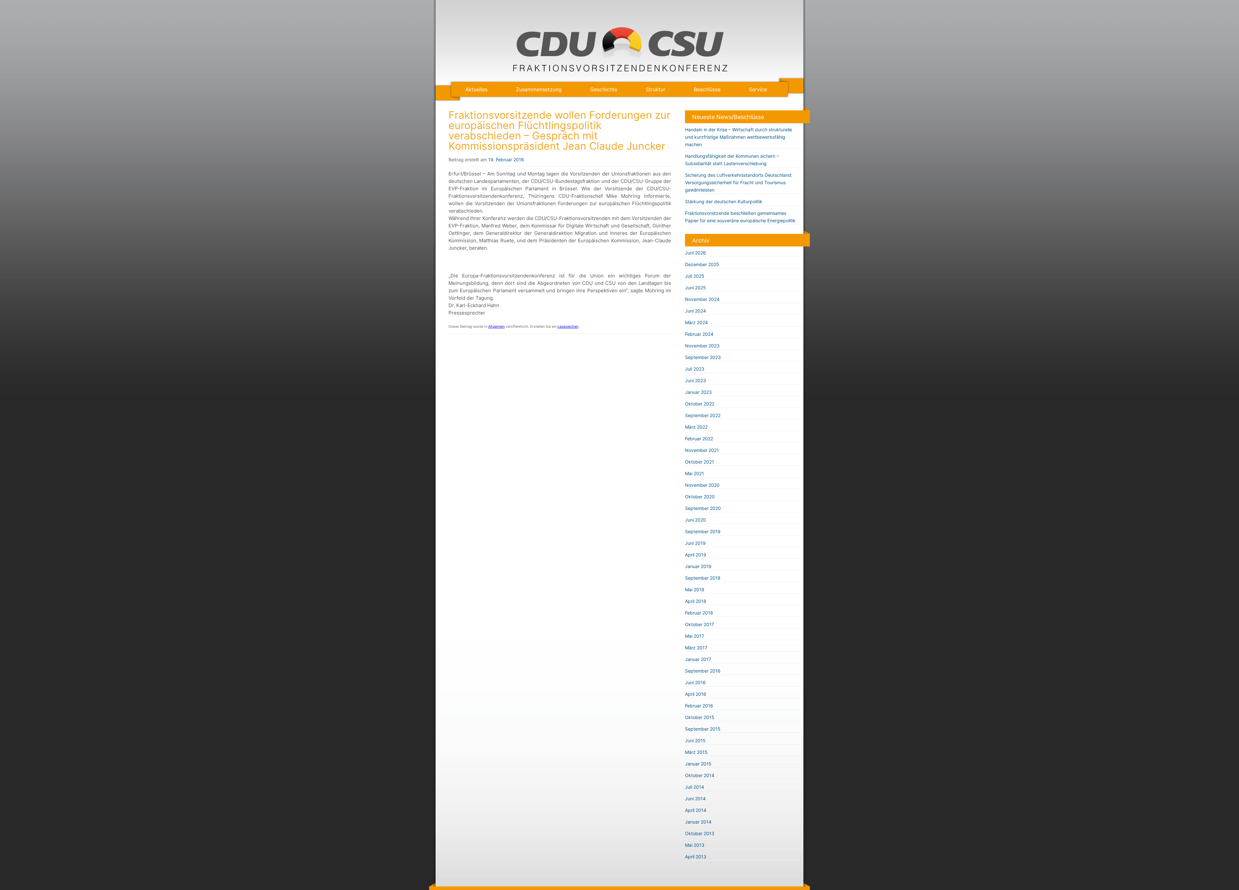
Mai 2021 (694, 473)
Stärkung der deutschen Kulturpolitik (723, 201)
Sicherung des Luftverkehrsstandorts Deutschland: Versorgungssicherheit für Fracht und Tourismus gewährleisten (738, 182)
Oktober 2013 (699, 833)
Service (758, 89)
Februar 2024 (699, 334)
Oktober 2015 (699, 717)
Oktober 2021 (699, 462)
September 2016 (702, 671)
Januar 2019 (698, 566)
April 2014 (695, 810)
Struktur (655, 89)
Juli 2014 (694, 787)
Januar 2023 (698, 392)
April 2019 (695, 554)
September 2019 (702, 531)
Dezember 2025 (702, 264)
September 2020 (703, 508)
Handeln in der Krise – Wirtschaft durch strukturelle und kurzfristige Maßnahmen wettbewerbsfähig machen (738, 137)
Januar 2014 (698, 822)
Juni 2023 (695, 380)
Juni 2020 (695, 520)
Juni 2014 (695, 798)
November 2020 (702, 485)
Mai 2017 (694, 636)
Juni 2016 (695, 682)
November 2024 (702, 299)
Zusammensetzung (539, 89)
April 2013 (695, 856)
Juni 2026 (695, 252)
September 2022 (702, 415)
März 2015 (696, 752)
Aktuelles (476, 89)
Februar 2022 (699, 438)
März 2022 (696, 427)
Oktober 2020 (700, 496)
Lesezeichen (568, 326)
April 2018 (695, 601)
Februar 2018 (699, 612)
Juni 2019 (695, 543)
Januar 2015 (698, 763)
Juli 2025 (694, 276)
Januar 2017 (698, 659)
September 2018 (702, 578)
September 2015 (702, 729)
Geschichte (603, 89)
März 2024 (696, 322)
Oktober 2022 (699, 403)
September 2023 (703, 357)
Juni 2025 (695, 287)
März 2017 (696, 647)
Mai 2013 (694, 845)
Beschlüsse (707, 89)
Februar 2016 (699, 705)
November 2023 (702, 345)
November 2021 (702, 450)
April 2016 (695, 694)
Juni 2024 (695, 311)
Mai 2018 (694, 589)
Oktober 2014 (699, 775)
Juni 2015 (695, 740)
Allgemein (496, 326)
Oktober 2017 (699, 624)
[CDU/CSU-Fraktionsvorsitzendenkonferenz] (619, 70)
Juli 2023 (694, 369)
